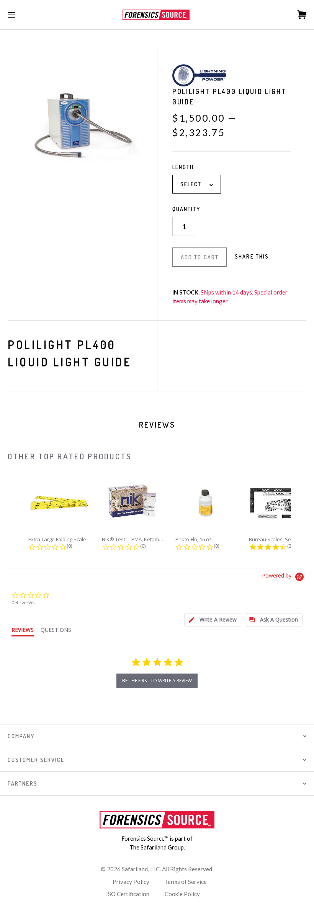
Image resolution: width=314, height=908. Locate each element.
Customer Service (36, 760)
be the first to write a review (157, 680)
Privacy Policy (131, 881)
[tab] (212, 619)
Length (183, 167)
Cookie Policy (182, 893)
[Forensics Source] (156, 15)
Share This (252, 256)
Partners (23, 783)
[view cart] (297, 14)
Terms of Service (186, 881)
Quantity (186, 209)
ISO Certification (127, 893)
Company (21, 736)
